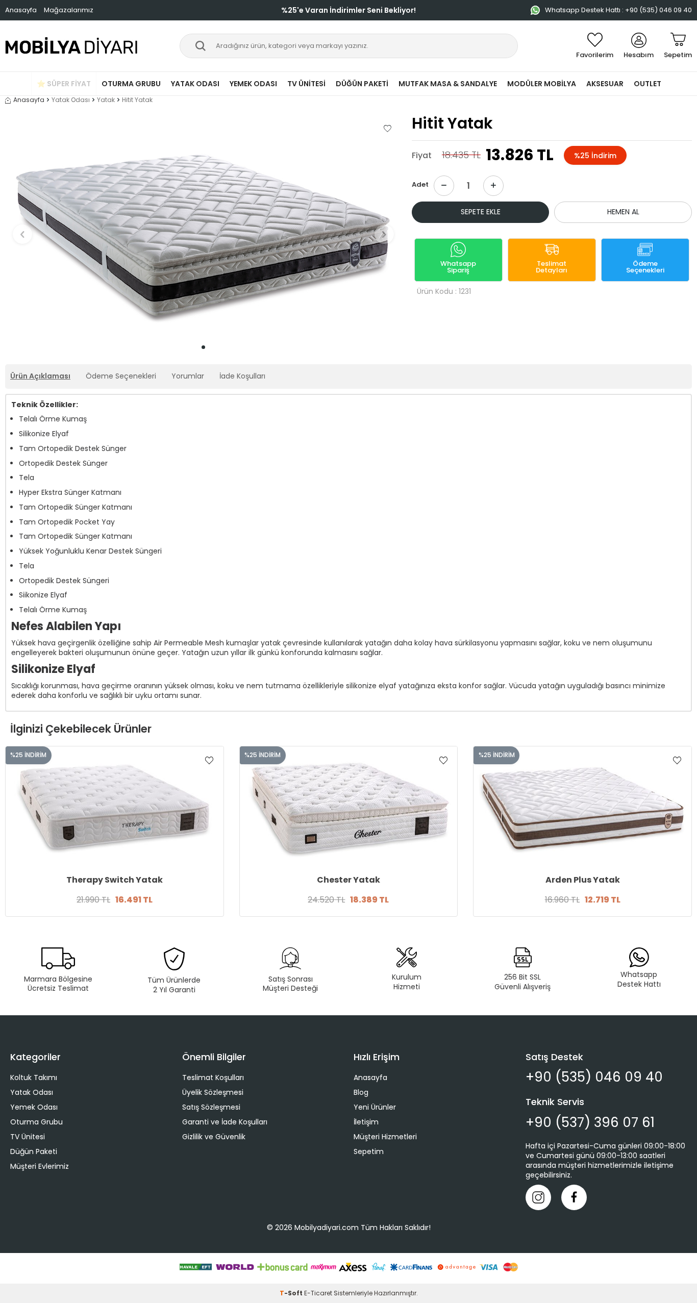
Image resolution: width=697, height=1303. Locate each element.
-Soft (292, 1293)
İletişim (366, 1122)
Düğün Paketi (362, 84)
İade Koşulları (242, 376)
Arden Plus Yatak (582, 880)
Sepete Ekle (481, 212)
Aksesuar (605, 84)
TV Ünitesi (306, 84)
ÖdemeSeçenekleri (645, 267)
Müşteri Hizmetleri (385, 1137)
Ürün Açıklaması (40, 376)
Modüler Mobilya (541, 84)
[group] (203, 227)
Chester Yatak (348, 880)
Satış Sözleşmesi (211, 1107)
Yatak (106, 100)
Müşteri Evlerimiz (39, 1166)
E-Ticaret (318, 1293)
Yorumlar (187, 376)
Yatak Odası (195, 84)
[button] (203, 347)
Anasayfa (21, 10)
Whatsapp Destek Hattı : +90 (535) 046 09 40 (618, 10)
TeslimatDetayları (551, 267)
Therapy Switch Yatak (114, 880)
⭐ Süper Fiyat (64, 84)
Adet (420, 184)
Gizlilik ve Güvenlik (213, 1137)
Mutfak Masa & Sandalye (448, 84)
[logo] (71, 46)
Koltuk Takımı (33, 1077)
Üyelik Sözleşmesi (212, 1092)
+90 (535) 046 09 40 (594, 1077)
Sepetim (369, 1151)
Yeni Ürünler (375, 1107)
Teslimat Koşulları (213, 1077)
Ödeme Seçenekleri (121, 376)
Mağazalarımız (68, 10)
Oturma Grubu (131, 84)
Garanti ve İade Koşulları (224, 1122)
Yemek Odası (253, 84)
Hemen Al (623, 212)
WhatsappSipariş (458, 267)
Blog (361, 1092)
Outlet (647, 84)
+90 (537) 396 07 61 (590, 1123)
